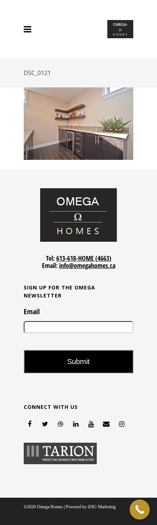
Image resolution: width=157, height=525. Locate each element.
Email (32, 311)
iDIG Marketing (102, 506)
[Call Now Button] (140, 510)
